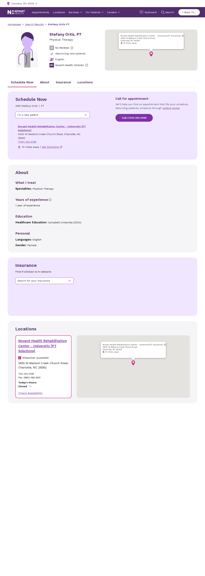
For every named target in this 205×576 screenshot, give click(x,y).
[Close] (183, 36)
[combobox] (52, 115)
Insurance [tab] (63, 82)
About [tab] (44, 82)
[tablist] (102, 82)
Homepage (14, 24)
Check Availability (30, 393)
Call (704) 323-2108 (134, 117)
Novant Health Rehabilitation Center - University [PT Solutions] (42, 346)
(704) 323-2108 (27, 141)
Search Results (34, 24)
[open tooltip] (72, 47)
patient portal (171, 108)
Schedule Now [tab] (22, 82)
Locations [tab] (85, 82)
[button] (151, 54)
